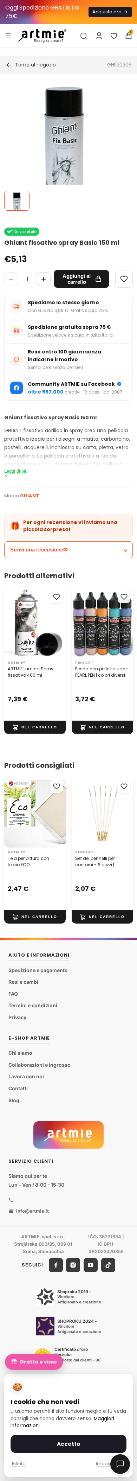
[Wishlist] (124, 279)
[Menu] (8, 35)
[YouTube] (91, 1265)
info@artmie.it (32, 1211)
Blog (13, 1100)
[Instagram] (73, 1265)
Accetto (68, 1444)
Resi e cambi (23, 982)
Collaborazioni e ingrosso (39, 1065)
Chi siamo (20, 1053)
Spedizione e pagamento (38, 970)
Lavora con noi (26, 1076)
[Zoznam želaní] (114, 36)
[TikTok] (108, 1265)
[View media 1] (17, 201)
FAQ (13, 994)
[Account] (99, 36)
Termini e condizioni (32, 1005)
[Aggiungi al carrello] (35, 727)
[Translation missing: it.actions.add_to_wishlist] (56, 597)
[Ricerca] (83, 36)
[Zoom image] (64, 147)
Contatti (18, 1088)
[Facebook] (56, 1265)
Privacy (17, 1017)
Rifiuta (19, 1464)
